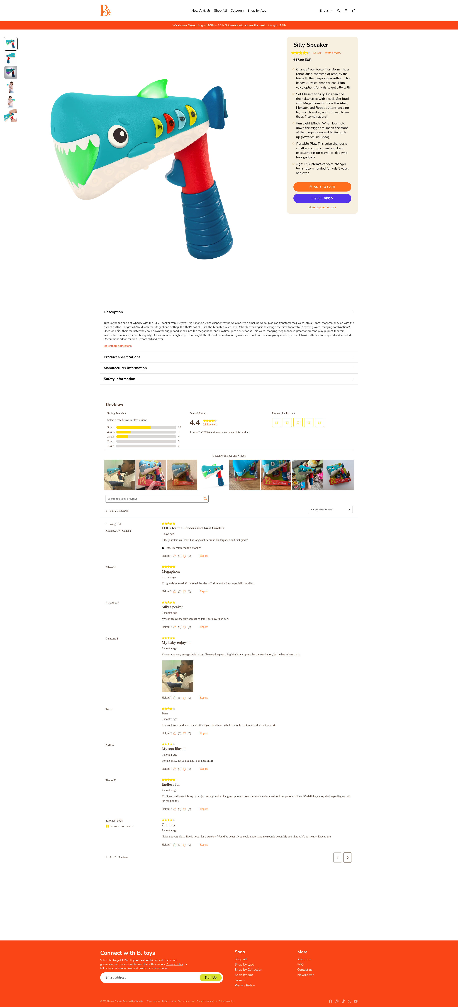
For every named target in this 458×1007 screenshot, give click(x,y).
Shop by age (244, 975)
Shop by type (244, 964)
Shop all (241, 959)
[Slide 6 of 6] (10, 115)
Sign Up (211, 977)
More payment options (322, 207)
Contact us (304, 969)
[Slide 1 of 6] (10, 43)
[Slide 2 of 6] (10, 58)
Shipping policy (227, 1001)
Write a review (333, 53)
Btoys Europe (115, 1001)
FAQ (300, 964)
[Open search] (338, 10)
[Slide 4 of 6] (10, 86)
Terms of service (186, 1001)
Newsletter (305, 975)
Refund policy (169, 1001)
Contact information (206, 1001)
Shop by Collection (248, 969)
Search (240, 980)
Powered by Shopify (133, 1001)
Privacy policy (153, 1001)
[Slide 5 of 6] (10, 101)
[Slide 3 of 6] (10, 72)
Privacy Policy (174, 964)
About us (304, 959)
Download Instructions (118, 346)
